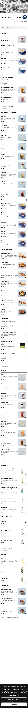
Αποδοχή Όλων (14, 704)
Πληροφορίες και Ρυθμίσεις (14, 699)
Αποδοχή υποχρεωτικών (13, 695)
